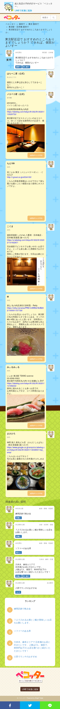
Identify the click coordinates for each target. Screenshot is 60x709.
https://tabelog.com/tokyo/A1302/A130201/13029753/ (26, 113)
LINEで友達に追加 (23, 10)
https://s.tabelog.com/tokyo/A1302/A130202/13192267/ (25, 241)
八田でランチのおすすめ (25, 656)
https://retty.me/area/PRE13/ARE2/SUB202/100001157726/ (25, 309)
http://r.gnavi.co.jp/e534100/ (19, 177)
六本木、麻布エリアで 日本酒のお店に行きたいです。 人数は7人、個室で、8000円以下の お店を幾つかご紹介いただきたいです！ (32, 646)
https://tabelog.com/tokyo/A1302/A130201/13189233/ (26, 384)
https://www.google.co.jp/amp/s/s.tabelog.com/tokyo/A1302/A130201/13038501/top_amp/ (26, 450)
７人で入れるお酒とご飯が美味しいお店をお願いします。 (33, 621)
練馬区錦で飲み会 (22, 608)
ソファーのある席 (22, 630)
